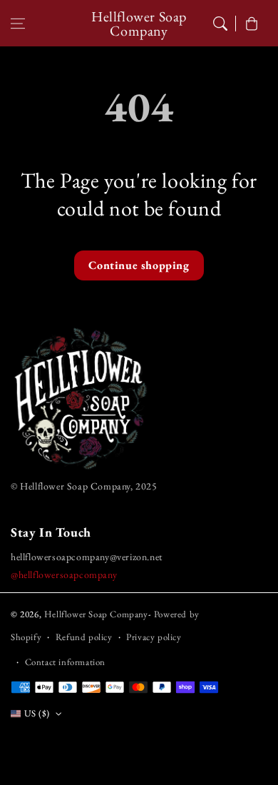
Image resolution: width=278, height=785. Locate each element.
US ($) (36, 713)
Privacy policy (153, 637)
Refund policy (84, 637)
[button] (18, 23)
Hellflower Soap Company (96, 614)
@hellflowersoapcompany (64, 574)
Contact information (65, 662)
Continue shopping (138, 265)
